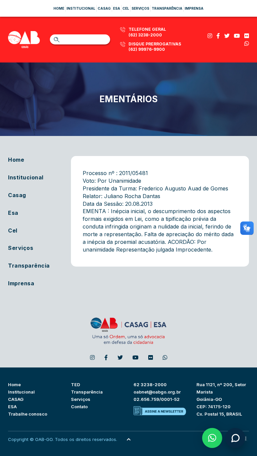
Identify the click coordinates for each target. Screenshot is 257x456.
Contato (79, 406)
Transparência (167, 8)
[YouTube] (237, 35)
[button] (212, 438)
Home (59, 8)
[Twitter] (227, 35)
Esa (116, 8)
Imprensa (194, 8)
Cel (125, 8)
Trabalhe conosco (27, 414)
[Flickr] (246, 35)
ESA (12, 406)
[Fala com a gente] (235, 438)
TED (75, 384)
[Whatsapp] (246, 43)
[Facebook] (218, 35)
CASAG (15, 399)
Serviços (140, 8)
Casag (104, 8)
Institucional (81, 8)
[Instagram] (209, 35)
